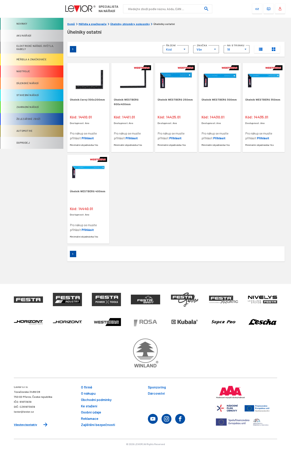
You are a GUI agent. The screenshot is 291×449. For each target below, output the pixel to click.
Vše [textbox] (199, 49)
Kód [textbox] (169, 49)
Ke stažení (89, 406)
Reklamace (89, 418)
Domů (71, 24)
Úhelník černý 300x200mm (87, 99)
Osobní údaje (91, 412)
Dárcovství (156, 393)
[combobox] (175, 49)
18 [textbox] (228, 49)
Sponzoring (157, 387)
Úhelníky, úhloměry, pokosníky (130, 24)
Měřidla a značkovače (93, 24)
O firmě (86, 387)
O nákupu (88, 393)
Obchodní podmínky (96, 399)
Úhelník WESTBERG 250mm (175, 99)
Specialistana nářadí (108, 9)
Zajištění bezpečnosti (98, 424)
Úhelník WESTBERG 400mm (87, 191)
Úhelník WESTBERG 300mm (219, 99)
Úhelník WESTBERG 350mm (262, 99)
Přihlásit (88, 138)
